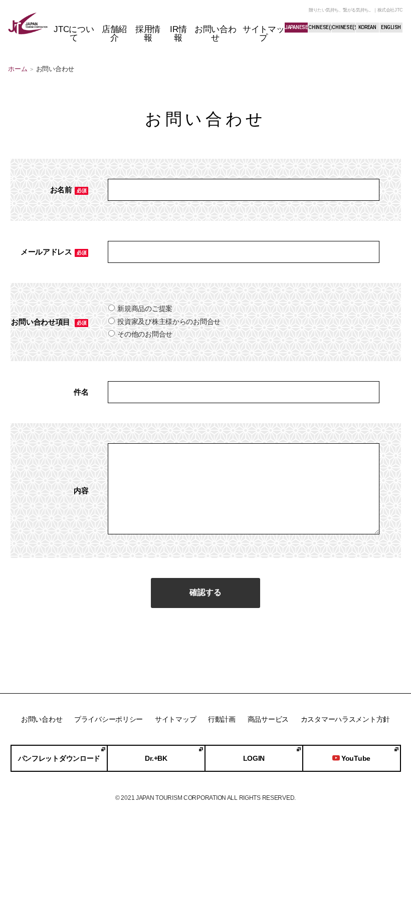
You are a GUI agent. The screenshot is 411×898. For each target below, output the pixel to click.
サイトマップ (175, 719)
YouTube (355, 758)
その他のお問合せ (144, 334)
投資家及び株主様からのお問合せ (169, 322)
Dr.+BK (156, 758)
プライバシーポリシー (108, 719)
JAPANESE (296, 27)
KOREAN (367, 27)
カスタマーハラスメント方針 (345, 719)
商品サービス (268, 719)
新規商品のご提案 (144, 309)
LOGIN (254, 758)
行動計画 (222, 719)
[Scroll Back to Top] (383, 845)
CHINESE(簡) (319, 27)
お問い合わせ (41, 719)
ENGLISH (391, 27)
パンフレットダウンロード (59, 758)
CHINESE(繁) (343, 27)
